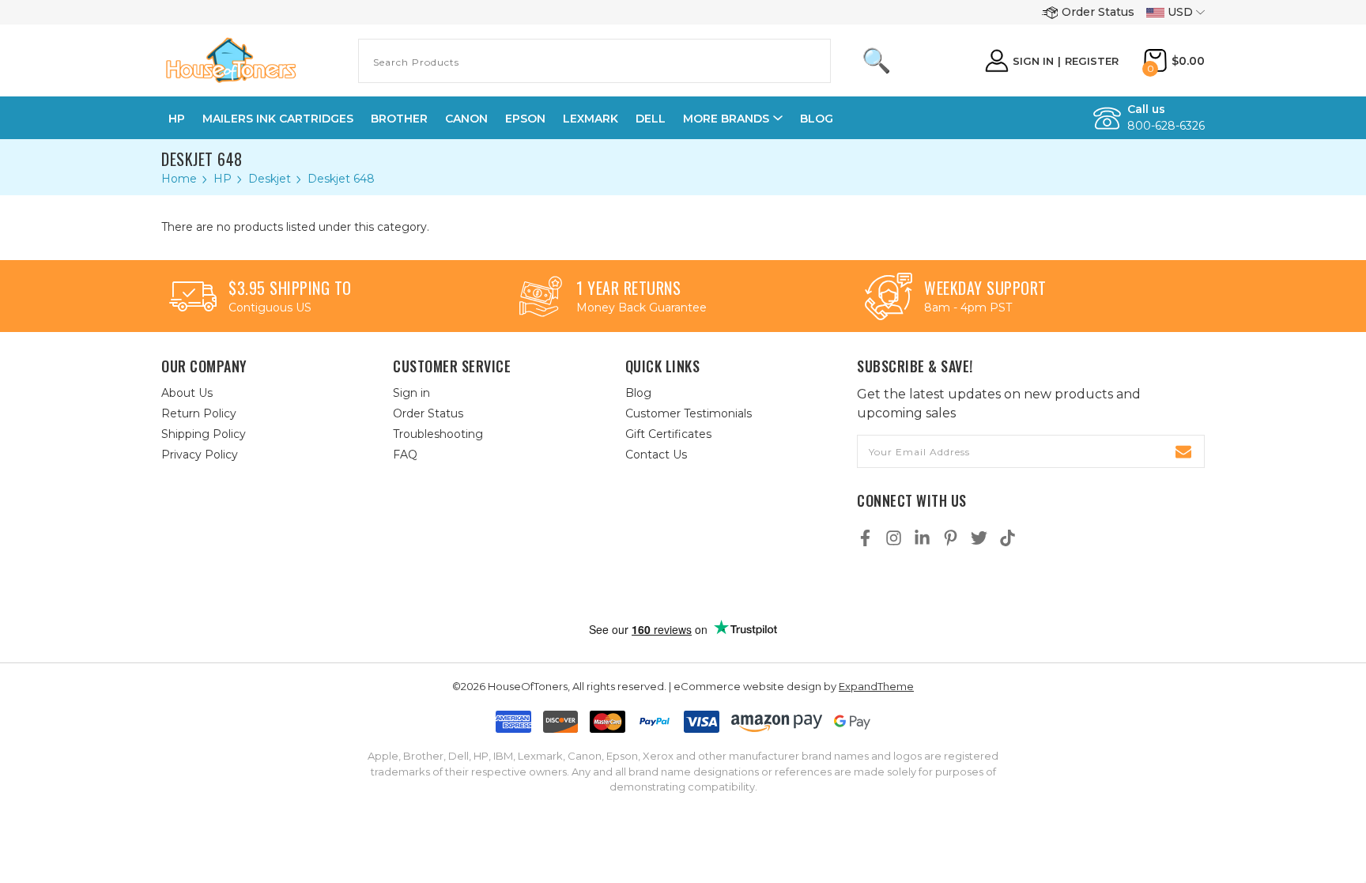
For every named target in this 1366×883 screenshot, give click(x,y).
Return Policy (198, 413)
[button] (699, 586)
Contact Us (656, 454)
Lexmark (590, 118)
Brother (399, 118)
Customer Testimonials (688, 413)
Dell (651, 118)
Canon (466, 118)
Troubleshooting (438, 434)
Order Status (1098, 12)
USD (1180, 12)
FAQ (405, 454)
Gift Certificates (668, 434)
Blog (816, 118)
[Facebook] (865, 538)
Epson (525, 118)
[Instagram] (893, 538)
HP (176, 118)
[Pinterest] (950, 538)
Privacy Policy (199, 454)
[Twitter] (979, 538)
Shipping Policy (203, 434)
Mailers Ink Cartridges (277, 118)
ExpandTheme (876, 686)
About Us (187, 393)
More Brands (726, 118)
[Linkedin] (922, 538)
